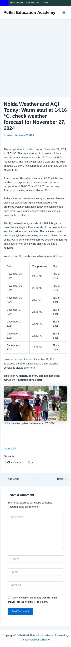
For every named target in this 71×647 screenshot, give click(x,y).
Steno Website (16, 3)
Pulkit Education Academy (29, 12)
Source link (10, 448)
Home (4, 3)
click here (29, 367)
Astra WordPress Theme (36, 639)
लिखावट (45, 3)
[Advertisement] (35, 56)
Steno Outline (32, 3)
